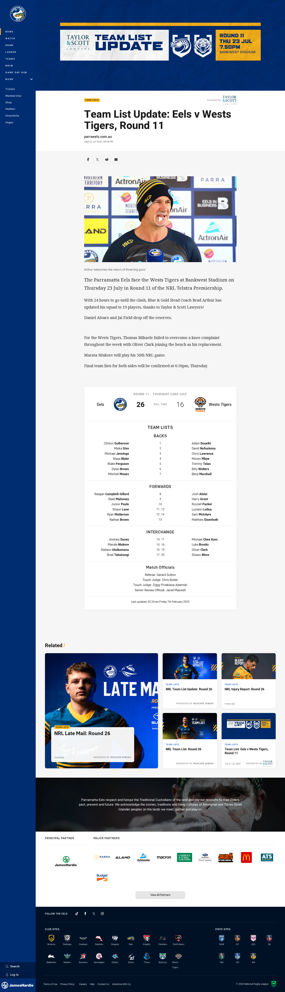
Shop (8, 102)
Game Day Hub (16, 72)
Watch (10, 38)
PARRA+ (10, 109)
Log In (14, 974)
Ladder (10, 51)
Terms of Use (50, 984)
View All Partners (160, 895)
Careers (83, 984)
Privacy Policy (67, 984)
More (9, 79)
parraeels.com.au (98, 136)
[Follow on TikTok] (76, 913)
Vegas (9, 122)
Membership (13, 95)
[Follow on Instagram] (102, 913)
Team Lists (92, 100)
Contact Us (103, 984)
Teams (10, 58)
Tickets (10, 89)
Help (92, 984)
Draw (9, 45)
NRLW (9, 65)
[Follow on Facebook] (85, 913)
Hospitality (12, 115)
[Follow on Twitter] (93, 913)
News (9, 31)
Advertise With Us (121, 984)
